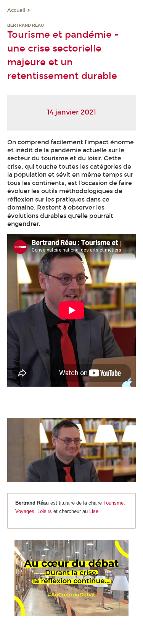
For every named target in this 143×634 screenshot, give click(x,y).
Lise (93, 511)
